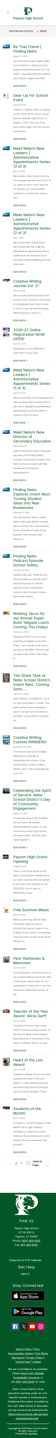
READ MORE (20, 86)
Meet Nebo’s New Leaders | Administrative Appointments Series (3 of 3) (31, 157)
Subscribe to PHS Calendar (25, 1260)
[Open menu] (8, 13)
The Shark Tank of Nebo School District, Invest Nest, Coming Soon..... (32, 682)
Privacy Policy (34, 1357)
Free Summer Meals (31, 910)
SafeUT (25, 1273)
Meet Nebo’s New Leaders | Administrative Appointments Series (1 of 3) (31, 379)
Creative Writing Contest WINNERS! (30, 739)
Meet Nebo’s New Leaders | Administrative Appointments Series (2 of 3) (31, 224)
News (43, 31)
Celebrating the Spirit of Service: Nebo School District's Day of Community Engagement (32, 799)
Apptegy (33, 1433)
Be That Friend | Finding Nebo (27, 48)
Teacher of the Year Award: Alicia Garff (30, 1013)
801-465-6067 (29, 1244)
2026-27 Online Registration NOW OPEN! (29, 334)
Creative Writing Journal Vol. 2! (27, 283)
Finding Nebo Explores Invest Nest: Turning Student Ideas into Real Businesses (32, 498)
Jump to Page (37, 1163)
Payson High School (21, 31)
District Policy (24, 1349)
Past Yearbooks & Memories (28, 960)
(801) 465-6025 (31, 1240)
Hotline (36, 1361)
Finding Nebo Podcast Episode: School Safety (28, 560)
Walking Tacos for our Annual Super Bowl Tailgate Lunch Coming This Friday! (31, 620)
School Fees (22, 1361)
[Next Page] (28, 1163)
